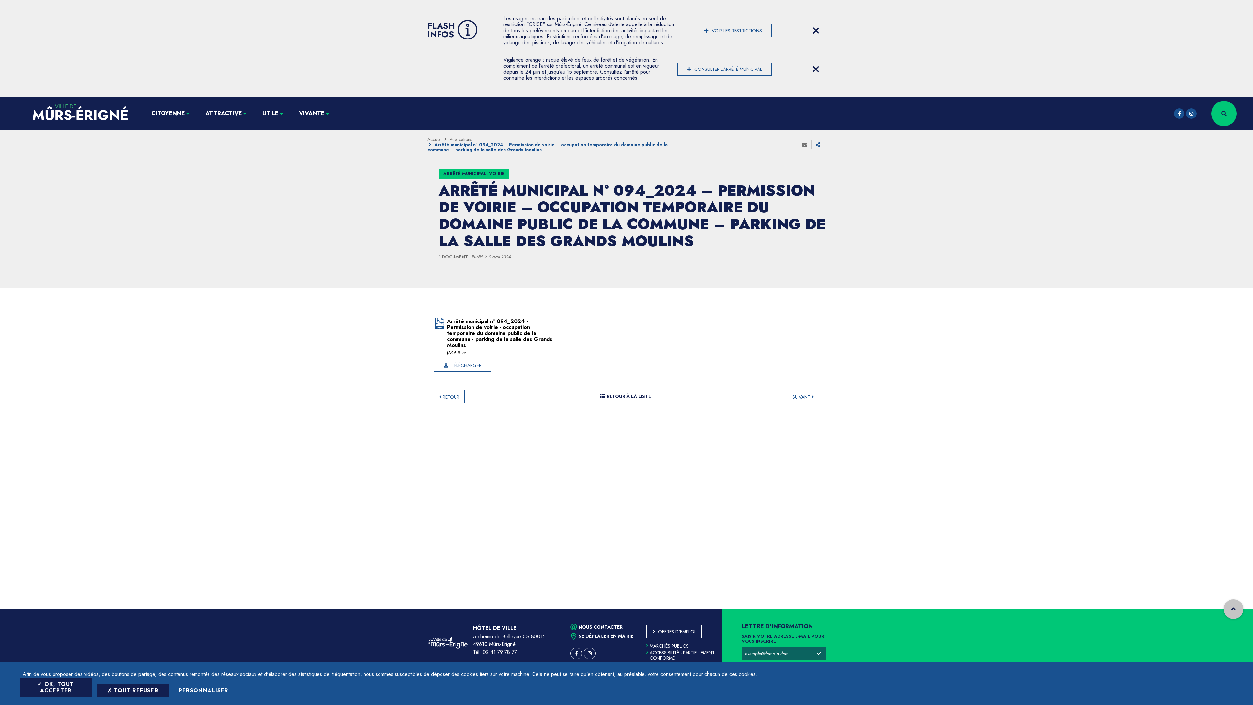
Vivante (312, 113)
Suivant (801, 397)
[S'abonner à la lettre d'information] (819, 653)
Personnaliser (203, 690)
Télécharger (467, 365)
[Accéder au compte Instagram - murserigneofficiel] (1191, 113)
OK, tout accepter (57, 687)
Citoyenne (168, 113)
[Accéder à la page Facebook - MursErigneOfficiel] (1179, 113)
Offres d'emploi (676, 631)
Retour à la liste (629, 396)
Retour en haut (1233, 609)
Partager (818, 144)
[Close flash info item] (816, 31)
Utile (270, 113)
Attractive (223, 113)
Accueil (434, 139)
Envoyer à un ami (804, 144)
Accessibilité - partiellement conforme (682, 655)
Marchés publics (669, 646)
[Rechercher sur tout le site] (1224, 113)
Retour (451, 397)
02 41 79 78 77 (500, 652)
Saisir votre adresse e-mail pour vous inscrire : (783, 639)
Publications (461, 139)
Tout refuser (135, 690)
